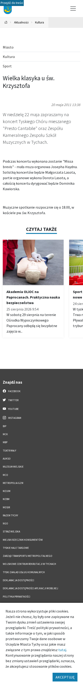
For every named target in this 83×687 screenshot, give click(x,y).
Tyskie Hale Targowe (16, 547)
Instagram (14, 418)
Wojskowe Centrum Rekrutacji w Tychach (29, 564)
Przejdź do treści (12, 3)
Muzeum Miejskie (13, 466)
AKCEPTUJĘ (65, 677)
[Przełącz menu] (73, 8)
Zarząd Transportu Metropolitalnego (27, 556)
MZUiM (6, 491)
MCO (5, 475)
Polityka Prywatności (16, 596)
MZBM (6, 499)
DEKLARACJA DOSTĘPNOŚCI (18, 580)
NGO (5, 523)
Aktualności (21, 22)
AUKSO (7, 458)
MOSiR (6, 507)
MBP (5, 442)
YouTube (13, 409)
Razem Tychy (10, 515)
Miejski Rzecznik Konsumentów (23, 539)
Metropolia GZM (13, 483)
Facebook (14, 391)
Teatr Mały (9, 450)
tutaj (62, 649)
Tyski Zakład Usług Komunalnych (24, 572)
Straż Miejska (11, 531)
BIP (4, 426)
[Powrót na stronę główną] (6, 22)
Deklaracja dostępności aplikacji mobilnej (30, 588)
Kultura (39, 22)
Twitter (13, 400)
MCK (5, 434)
